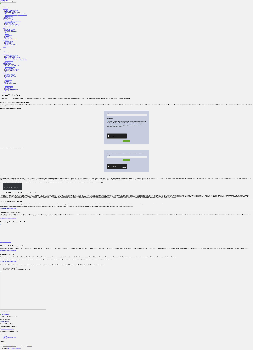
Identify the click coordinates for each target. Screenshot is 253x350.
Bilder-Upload (8, 37)
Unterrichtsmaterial (9, 16)
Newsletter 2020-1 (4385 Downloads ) (12, 189)
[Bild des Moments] (4, 321)
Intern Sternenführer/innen (10, 38)
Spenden (7, 36)
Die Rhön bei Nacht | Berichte (11, 44)
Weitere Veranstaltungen (10, 11)
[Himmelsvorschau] (4, 314)
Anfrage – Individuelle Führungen (12, 25)
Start (4, 6)
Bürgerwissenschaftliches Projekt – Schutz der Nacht (16, 15)
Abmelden (126, 159)
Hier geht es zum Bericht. (5, 242)
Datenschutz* (110, 118)
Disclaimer (5, 338)
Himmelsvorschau (9, 41)
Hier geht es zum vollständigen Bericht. (8, 208)
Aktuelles (7, 7)
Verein (4, 28)
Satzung (7, 34)
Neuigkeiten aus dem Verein (11, 31)
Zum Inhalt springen (4, 0)
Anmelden (126, 141)
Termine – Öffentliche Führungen (12, 24)
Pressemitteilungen (9, 17)
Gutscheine (7, 26)
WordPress (29, 346)
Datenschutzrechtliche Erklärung (9, 337)
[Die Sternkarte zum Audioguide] (7, 329)
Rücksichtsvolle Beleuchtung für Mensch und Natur (16, 13)
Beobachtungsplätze (9, 45)
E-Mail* (108, 113)
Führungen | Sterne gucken (8, 19)
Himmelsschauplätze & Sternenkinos (13, 21)
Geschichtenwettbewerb (10, 29)
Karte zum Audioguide (10, 22)
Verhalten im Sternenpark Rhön (11, 10)
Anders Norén (11, 348)
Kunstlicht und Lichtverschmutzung (12, 12)
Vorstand (7, 32)
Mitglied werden (8, 35)
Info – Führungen (9, 23)
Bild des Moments (9, 42)
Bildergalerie (8, 43)
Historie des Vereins (9, 30)
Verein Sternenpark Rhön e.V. (9, 346)
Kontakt (4, 47)
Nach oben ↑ (18, 348)
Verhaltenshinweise (7, 18)
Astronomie (5, 40)
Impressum (5, 336)
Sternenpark (5, 9)
